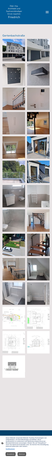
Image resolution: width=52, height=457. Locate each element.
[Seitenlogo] (14, 21)
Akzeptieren (11, 454)
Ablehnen (22, 454)
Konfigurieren (10, 449)
